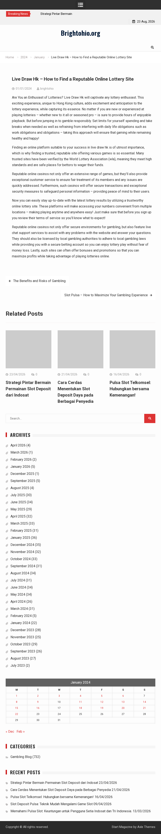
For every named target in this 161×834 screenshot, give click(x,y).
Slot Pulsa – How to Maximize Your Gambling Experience (106, 295)
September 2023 (22, 651)
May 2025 (17, 509)
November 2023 (22, 637)
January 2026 (20, 467)
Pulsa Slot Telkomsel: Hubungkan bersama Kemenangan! (130, 389)
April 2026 (18, 445)
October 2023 (20, 644)
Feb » (21, 732)
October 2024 (20, 559)
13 (123, 702)
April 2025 (18, 516)
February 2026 (21, 459)
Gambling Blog (21, 757)
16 (37, 708)
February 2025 (21, 531)
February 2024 (21, 616)
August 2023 (19, 658)
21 (144, 708)
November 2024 (22, 552)
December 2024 (22, 545)
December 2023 (22, 630)
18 (80, 708)
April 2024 (18, 602)
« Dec (10, 732)
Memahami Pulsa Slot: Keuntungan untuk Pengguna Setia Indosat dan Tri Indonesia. (71, 811)
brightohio (47, 88)
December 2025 (22, 474)
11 (80, 702)
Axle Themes (146, 827)
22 (16, 714)
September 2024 (22, 566)
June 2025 (18, 502)
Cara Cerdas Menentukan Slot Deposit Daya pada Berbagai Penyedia (60, 790)
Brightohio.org (80, 33)
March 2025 (19, 523)
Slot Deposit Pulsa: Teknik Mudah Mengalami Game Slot (51, 804)
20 (123, 708)
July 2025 (17, 495)
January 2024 (20, 623)
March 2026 (19, 452)
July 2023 (17, 665)
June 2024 (18, 587)
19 (101, 708)
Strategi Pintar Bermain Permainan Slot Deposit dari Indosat (28, 389)
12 (101, 702)
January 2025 (20, 538)
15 (16, 708)
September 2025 (22, 481)
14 (144, 702)
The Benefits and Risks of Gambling (39, 281)
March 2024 (19, 609)
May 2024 (17, 594)
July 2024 (17, 580)
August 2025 (19, 488)
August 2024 (19, 573)
